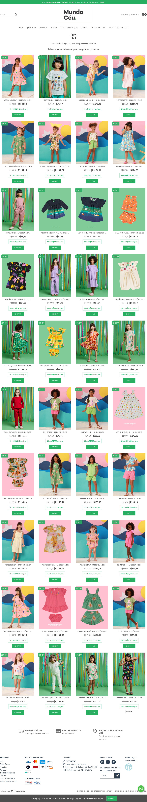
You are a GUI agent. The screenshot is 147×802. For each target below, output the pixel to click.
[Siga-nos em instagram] (102, 762)
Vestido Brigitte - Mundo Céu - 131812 (129, 100)
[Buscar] (16, 14)
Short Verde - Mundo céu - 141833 (92, 432)
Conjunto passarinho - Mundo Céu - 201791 (55, 166)
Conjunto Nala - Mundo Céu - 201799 (92, 498)
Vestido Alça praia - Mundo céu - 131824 (17, 100)
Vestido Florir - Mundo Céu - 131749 (92, 366)
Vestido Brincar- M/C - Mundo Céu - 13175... (129, 366)
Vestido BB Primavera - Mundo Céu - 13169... (54, 366)
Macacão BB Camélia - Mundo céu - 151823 (55, 565)
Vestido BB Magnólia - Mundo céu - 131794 (18, 166)
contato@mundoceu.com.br (76, 764)
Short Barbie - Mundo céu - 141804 (129, 498)
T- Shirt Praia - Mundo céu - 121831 (17, 698)
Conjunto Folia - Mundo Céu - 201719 (129, 698)
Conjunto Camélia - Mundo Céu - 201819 (92, 100)
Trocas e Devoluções (69, 28)
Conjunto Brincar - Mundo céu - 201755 (92, 698)
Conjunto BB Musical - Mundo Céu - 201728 (129, 233)
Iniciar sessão (134, 15)
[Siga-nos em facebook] (108, 762)
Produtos (44, 28)
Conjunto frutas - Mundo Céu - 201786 (92, 166)
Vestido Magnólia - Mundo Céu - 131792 (55, 498)
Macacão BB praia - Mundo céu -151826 (92, 565)
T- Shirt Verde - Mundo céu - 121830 (55, 432)
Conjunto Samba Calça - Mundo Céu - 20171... (55, 299)
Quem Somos (32, 28)
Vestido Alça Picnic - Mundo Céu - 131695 (17, 366)
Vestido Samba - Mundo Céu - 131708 (92, 299)
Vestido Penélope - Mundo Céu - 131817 (18, 565)
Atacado (54, 28)
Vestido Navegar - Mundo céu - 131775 (129, 166)
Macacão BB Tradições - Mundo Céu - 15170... (129, 299)
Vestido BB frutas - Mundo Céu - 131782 (129, 432)
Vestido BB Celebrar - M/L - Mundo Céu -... (55, 233)
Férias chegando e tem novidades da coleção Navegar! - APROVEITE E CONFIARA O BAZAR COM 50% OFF (73, 2)
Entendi (111, 798)
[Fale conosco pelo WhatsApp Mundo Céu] (141, 788)
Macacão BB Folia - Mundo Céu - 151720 (18, 299)
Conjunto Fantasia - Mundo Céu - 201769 (17, 432)
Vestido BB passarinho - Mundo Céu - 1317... (17, 498)
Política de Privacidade (118, 28)
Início (21, 28)
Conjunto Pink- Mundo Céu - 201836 (129, 565)
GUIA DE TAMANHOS (98, 28)
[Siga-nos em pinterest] (114, 762)
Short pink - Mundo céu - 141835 (129, 631)
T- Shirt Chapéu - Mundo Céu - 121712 (55, 100)
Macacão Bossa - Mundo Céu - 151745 (17, 233)
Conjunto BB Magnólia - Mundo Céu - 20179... (92, 631)
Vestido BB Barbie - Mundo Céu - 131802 (55, 631)
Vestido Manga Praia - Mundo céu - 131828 (17, 631)
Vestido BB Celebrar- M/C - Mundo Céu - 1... (92, 233)
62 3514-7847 (71, 761)
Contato (84, 28)
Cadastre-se (125, 15)
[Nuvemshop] (13, 792)
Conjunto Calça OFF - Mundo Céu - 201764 (55, 698)
